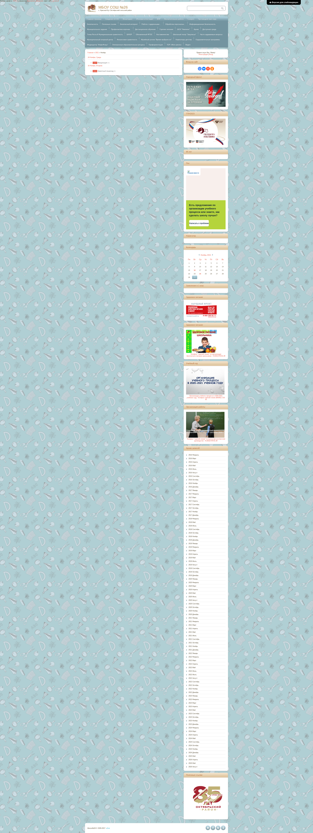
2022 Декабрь (194, 692)
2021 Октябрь (194, 643)
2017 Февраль (194, 494)
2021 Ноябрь (193, 646)
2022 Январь (193, 653)
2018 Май (192, 522)
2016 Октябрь (194, 480)
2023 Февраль (194, 699)
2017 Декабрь (194, 515)
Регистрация (203, 54)
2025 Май (192, 756)
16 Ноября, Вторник (95, 66)
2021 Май (192, 632)
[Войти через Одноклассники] (212, 68)
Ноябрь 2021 (206, 255)
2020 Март (192, 586)
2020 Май (192, 593)
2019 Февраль (194, 547)
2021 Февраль (194, 621)
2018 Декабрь (194, 540)
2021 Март (192, 625)
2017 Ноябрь (193, 512)
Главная (90, 53)
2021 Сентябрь (194, 639)
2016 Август (193, 473)
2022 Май (192, 667)
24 (200, 274)
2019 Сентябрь (194, 568)
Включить (40, 1)
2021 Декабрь (194, 650)
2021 (97, 53)
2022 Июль (193, 675)
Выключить (31, 1)
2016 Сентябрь (194, 476)
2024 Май (192, 738)
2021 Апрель (193, 628)
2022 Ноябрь (193, 689)
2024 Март (192, 731)
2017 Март (192, 497)
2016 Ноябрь (193, 483)
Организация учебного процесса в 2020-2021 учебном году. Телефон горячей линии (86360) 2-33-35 (206, 397)
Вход (211, 54)
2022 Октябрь (194, 685)
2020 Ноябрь (193, 611)
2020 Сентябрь (194, 604)
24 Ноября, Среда (94, 57)
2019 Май (192, 558)
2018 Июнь (192, 526)
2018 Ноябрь (193, 536)
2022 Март (192, 660)
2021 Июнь (192, 636)
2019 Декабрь (194, 575)
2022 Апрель (193, 664)
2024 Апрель (193, 735)
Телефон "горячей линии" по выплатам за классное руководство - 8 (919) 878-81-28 (206, 440)
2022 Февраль (194, 657)
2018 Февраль (194, 519)
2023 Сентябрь (194, 713)
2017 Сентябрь (194, 504)
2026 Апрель (193, 760)
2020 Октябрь (194, 607)
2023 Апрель (193, 706)
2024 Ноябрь (193, 749)
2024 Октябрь (194, 745)
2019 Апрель (193, 554)
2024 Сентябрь (194, 742)
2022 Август (193, 678)
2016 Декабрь (194, 487)
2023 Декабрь (194, 724)
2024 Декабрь (194, 752)
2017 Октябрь (194, 508)
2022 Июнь (192, 671)
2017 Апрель (193, 501)
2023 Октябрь (194, 717)
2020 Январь (193, 579)
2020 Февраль (194, 582)
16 (195, 270)
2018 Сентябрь (194, 529)
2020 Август (193, 600)
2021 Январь (193, 618)
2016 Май (192, 465)
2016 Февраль (194, 455)
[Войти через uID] (199, 68)
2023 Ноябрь (193, 721)
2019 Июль (193, 561)
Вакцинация (102, 63)
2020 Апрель (193, 589)
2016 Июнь (192, 469)
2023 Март (192, 703)
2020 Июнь (192, 597)
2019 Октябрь (194, 572)
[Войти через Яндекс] (208, 68)
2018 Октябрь (194, 533)
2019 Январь (193, 543)
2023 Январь (193, 696)
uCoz (108, 828)
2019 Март (192, 551)
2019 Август (193, 565)
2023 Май (192, 710)
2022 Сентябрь (194, 682)
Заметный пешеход (105, 71)
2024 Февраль (194, 728)
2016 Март (192, 458)
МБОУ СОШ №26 (113, 7)
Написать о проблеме (199, 223)
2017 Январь (193, 490)
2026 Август (193, 767)
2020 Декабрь (194, 614)
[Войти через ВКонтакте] (204, 68)
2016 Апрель (193, 462)
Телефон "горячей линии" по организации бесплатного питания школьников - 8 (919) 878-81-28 (206, 355)
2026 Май (192, 763)
